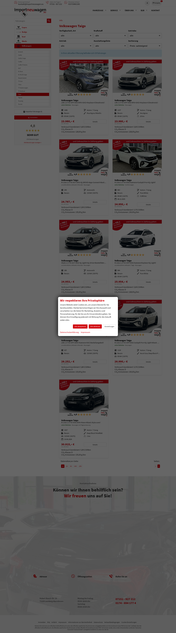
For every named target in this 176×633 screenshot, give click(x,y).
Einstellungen (109, 326)
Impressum (85, 332)
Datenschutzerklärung (69, 332)
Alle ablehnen (95, 326)
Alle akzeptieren (80, 326)
